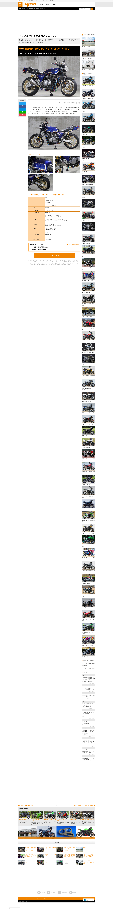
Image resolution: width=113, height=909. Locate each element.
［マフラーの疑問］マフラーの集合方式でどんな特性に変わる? (88, 862)
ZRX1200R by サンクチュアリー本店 (88, 633)
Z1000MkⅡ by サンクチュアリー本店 (88, 110)
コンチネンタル (74, 261)
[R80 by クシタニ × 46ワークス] (88, 347)
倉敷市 (62, 264)
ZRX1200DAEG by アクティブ (26, 805)
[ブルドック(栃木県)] (88, 41)
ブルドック (85, 847)
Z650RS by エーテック (86, 134)
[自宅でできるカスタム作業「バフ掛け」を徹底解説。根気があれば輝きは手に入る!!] (21, 849)
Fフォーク (37, 260)
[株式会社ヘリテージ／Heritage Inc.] (88, 900)
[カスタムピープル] (30, 4)
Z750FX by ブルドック (86, 508)
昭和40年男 (52, 0)
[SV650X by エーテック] (88, 203)
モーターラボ (43, 264)
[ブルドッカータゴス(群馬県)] (88, 64)
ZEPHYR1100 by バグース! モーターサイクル (84, 805)
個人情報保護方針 (32, 8)
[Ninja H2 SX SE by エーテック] (88, 358)
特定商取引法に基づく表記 (41, 8)
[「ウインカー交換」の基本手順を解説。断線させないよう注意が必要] (59, 849)
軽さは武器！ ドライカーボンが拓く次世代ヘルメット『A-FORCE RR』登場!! (88, 759)
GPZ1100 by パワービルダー (88, 280)
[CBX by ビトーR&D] (88, 578)
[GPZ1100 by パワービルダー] (88, 275)
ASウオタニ (32, 260)
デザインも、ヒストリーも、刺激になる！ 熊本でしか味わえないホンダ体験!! (88, 751)
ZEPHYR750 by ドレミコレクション (47, 48)
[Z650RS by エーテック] (88, 129)
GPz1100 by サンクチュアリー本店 (88, 304)
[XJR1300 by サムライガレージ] (88, 396)
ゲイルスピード (68, 261)
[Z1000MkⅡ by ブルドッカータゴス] (88, 589)
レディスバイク (38, 0)
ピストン (71, 263)
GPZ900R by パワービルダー (88, 645)
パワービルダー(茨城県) (87, 58)
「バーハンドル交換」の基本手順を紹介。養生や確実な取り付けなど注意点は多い (69, 855)
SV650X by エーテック (86, 208)
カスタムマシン (25, 12)
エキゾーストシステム (33, 261)
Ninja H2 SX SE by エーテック (88, 364)
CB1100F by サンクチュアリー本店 (88, 620)
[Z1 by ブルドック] (88, 602)
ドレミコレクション (59, 263)
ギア (83, 756)
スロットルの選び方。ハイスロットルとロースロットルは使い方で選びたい (30, 855)
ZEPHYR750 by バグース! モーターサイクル (88, 268)
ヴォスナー (77, 260)
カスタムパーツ (86, 693)
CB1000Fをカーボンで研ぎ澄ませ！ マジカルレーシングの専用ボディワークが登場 (88, 697)
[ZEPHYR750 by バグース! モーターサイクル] (88, 262)
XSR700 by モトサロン (86, 656)
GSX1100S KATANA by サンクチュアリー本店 (88, 86)
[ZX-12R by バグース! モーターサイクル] (37, 815)
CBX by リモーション (86, 484)
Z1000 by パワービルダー (87, 220)
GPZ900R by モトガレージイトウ (88, 521)
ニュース (84, 738)
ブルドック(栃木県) (86, 46)
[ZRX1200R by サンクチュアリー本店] (88, 627)
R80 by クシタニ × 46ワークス (88, 352)
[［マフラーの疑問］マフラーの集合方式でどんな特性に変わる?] (79, 862)
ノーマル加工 (66, 263)
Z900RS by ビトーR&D (87, 316)
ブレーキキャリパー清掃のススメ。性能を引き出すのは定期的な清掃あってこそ (88, 855)
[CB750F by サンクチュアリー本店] (40, 862)
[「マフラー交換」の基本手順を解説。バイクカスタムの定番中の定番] (40, 849)
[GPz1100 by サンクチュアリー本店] (88, 298)
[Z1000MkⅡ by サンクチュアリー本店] (88, 104)
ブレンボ (30, 264)
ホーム (19, 12)
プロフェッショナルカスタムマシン (37, 12)
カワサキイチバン (45, 0)
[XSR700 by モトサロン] (88, 651)
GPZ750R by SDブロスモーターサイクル (88, 159)
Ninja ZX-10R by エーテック (88, 184)
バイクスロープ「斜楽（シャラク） (88, 669)
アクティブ (72, 260)
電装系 (68, 264)
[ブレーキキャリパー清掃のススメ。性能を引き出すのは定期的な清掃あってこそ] (79, 856)
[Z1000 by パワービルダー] (88, 215)
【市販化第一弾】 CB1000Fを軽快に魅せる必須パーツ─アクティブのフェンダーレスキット (88, 742)
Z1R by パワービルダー (87, 435)
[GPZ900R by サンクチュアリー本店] (88, 166)
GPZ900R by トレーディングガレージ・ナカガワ (88, 459)
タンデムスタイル (30, 0)
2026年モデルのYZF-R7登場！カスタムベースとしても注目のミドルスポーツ (88, 705)
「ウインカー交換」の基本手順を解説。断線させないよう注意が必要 (69, 849)
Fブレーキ (41, 260)
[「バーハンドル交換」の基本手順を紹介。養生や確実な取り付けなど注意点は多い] (59, 856)
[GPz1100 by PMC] (25, 815)
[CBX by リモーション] (88, 479)
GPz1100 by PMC (22, 819)
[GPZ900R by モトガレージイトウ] (88, 515)
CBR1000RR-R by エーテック (88, 231)
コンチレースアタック (33, 263)
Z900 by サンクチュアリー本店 (88, 341)
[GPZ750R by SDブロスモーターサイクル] (88, 153)
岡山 (65, 264)
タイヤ (54, 263)
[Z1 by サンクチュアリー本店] (88, 407)
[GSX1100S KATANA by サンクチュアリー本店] (88, 80)
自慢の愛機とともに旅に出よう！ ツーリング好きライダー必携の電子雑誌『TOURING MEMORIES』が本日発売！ (88, 679)
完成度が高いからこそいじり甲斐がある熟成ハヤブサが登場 (88, 723)
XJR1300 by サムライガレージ (88, 401)
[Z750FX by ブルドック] (88, 503)
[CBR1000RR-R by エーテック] (88, 226)
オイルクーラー (45, 261)
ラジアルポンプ (53, 264)
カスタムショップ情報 (74, 244)
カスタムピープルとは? (23, 8)
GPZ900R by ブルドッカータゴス (88, 329)
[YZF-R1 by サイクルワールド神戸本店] (63, 815)
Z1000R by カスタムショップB (50, 819)
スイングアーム (45, 263)
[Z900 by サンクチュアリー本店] (88, 335)
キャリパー (62, 261)
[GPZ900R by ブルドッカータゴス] (88, 322)
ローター (58, 264)
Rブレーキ (51, 260)
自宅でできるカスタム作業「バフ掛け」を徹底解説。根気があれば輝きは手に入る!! (30, 849)
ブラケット (76, 263)
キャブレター (57, 261)
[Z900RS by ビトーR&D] (88, 311)
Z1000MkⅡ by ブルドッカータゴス (88, 595)
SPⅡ (54, 260)
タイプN (50, 263)
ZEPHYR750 (66, 260)
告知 (83, 675)
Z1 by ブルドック (85, 607)
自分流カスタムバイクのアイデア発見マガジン (49, 4)
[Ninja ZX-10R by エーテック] (88, 179)
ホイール (34, 264)
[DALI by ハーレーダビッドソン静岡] (21, 862)
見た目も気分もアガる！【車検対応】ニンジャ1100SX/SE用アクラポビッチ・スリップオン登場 (88, 732)
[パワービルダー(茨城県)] (88, 52)
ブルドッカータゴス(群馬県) (88, 69)
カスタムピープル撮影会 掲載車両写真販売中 (88, 664)
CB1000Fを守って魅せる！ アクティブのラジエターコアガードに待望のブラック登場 (88, 688)
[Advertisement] (56, 24)
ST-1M (57, 260)
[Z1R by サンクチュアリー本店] (88, 93)
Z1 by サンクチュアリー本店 (88, 412)
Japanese (12, 908)
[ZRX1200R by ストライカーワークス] (76, 815)
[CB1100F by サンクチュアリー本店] (88, 614)
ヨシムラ (48, 264)
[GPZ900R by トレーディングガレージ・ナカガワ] (88, 453)
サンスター (39, 263)
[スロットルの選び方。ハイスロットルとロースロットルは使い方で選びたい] (21, 856)
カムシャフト (51, 261)
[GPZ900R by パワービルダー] (88, 639)
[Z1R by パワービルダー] (88, 430)
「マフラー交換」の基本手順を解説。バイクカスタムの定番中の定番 (50, 849)
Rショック (46, 260)
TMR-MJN (61, 260)
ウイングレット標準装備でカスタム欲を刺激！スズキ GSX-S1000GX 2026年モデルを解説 (88, 714)
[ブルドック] (79, 849)
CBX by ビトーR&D (86, 583)
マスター (38, 264)
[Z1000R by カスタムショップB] (50, 815)
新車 (83, 701)
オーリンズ (39, 261)
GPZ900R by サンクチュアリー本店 (88, 172)
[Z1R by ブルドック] (88, 238)
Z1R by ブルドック (86, 243)
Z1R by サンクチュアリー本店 (88, 98)
